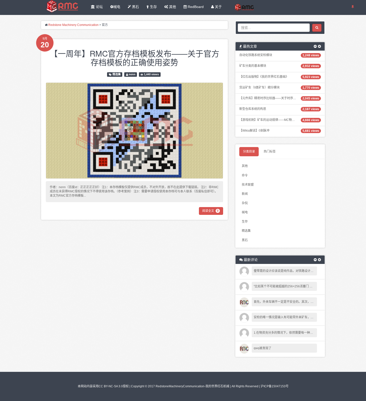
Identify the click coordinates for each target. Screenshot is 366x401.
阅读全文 (210, 211)
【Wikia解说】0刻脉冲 (254, 130)
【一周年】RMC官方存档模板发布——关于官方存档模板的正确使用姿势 (134, 57)
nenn (132, 74)
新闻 (245, 194)
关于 (218, 7)
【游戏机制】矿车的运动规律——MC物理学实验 (271, 120)
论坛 (99, 7)
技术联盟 (248, 184)
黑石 (135, 7)
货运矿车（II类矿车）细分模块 (259, 87)
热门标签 (270, 151)
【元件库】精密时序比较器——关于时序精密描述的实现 (276, 98)
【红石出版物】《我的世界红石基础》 (264, 77)
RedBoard (195, 7)
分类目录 (249, 151)
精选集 (117, 74)
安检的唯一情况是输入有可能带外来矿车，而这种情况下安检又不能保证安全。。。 (307, 317)
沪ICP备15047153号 (275, 386)
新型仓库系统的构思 (252, 109)
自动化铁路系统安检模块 (255, 55)
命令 (245, 175)
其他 (172, 7)
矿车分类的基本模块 (252, 66)
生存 (153, 7)
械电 (116, 7)
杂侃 (245, 203)
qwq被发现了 (262, 348)
